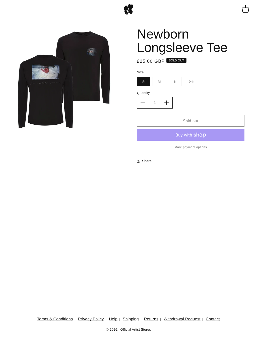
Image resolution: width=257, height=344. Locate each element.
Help (113, 319)
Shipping (131, 319)
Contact (213, 319)
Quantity (143, 93)
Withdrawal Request (182, 319)
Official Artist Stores (135, 329)
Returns (151, 319)
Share (147, 161)
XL (194, 82)
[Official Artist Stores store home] (128, 9)
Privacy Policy (91, 319)
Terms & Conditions (55, 319)
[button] (245, 9)
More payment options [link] (191, 147)
